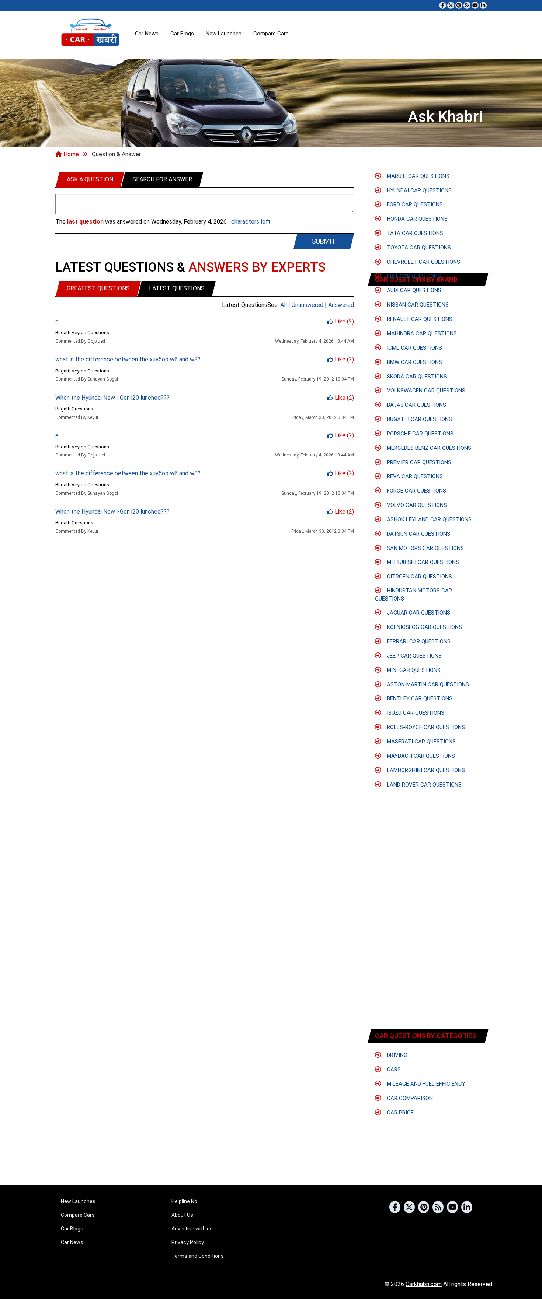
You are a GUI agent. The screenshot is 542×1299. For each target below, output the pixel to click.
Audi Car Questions (413, 290)
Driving (396, 1055)
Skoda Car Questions (416, 376)
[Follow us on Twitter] (450, 5)
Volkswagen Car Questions (425, 390)
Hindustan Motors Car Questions (413, 594)
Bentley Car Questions (418, 698)
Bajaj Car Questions (415, 405)
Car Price (399, 1112)
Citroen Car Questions (418, 576)
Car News (147, 33)
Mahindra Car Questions (421, 333)
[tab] (90, 180)
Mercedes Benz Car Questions (428, 448)
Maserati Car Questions (420, 741)
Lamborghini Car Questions (425, 770)
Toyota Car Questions (418, 247)
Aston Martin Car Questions (427, 684)
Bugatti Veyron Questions (82, 332)
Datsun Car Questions (417, 534)
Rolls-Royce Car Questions (425, 727)
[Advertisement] (425, 972)
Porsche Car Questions (419, 433)
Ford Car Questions (414, 204)
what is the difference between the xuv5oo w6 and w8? (128, 359)
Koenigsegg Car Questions (423, 627)
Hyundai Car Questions (418, 190)
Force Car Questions (415, 490)
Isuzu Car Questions (414, 713)
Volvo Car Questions (416, 505)
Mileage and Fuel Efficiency (425, 1084)
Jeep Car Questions (413, 655)
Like (344, 321)
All (284, 304)
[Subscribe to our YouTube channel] (475, 5)
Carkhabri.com (424, 1284)
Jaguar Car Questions (417, 612)
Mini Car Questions (413, 670)
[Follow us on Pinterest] (458, 5)
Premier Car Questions (418, 462)
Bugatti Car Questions (418, 419)
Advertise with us (192, 1229)
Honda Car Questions (416, 219)
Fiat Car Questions (413, 276)
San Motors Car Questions (424, 548)
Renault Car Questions (418, 319)
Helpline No (184, 1201)
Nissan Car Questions (417, 304)
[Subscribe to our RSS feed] (466, 5)
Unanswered (308, 304)
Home (70, 154)
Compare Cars (271, 33)
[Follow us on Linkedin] (483, 5)
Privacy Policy (187, 1242)
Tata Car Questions (414, 233)
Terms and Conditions (197, 1256)
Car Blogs (182, 33)
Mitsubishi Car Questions (422, 562)
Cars (393, 1069)
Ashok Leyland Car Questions (428, 519)
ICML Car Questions (413, 347)
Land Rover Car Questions (423, 784)
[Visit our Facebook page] (442, 5)
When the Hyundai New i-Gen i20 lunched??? (112, 397)
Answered (341, 304)
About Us (182, 1215)
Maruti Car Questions (417, 176)
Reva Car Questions (414, 476)
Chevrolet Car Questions (422, 262)
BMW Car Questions (413, 362)
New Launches (224, 33)
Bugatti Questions (74, 409)
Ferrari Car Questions (418, 641)
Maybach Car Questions (420, 756)
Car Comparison (409, 1098)
